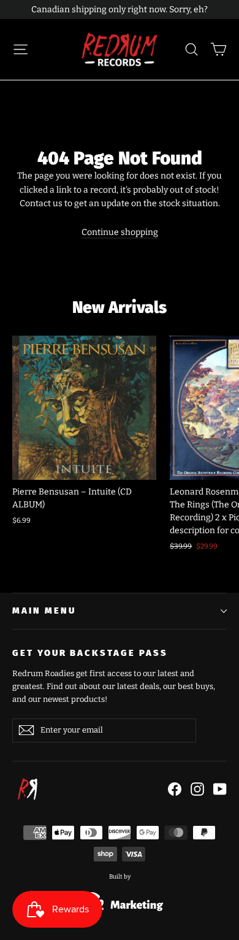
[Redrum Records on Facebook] (174, 788)
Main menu (43, 610)
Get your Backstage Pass (90, 652)
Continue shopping (120, 232)
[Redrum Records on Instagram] (197, 788)
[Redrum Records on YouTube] (220, 788)
